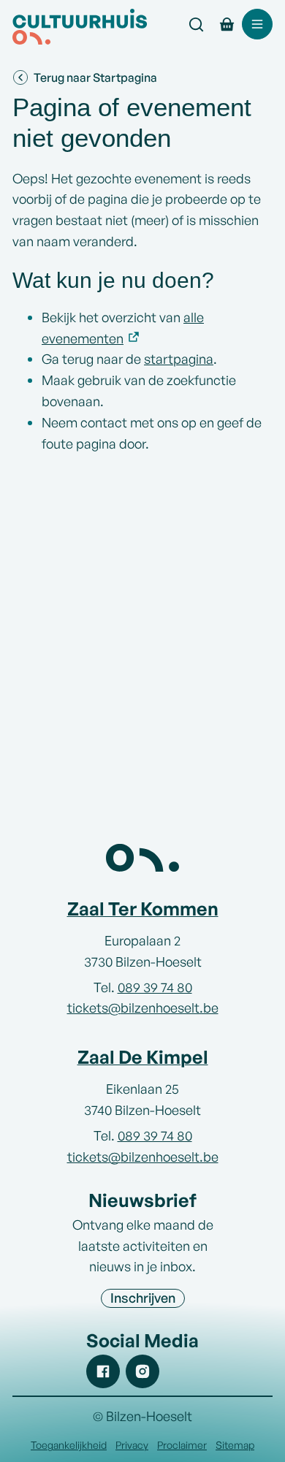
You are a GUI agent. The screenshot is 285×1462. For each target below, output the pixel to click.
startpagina (178, 359)
